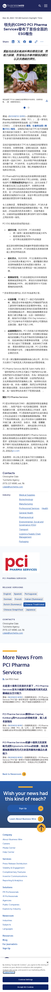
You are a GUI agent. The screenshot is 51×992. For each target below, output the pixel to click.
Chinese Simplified (13, 610)
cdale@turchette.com (13, 486)
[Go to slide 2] (29, 107)
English (7, 594)
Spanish (18, 594)
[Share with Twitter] (19, 42)
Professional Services (29, 508)
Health (45, 508)
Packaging (24, 541)
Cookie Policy (9, 972)
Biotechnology (26, 499)
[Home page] (13, 6)
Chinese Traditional (34, 604)
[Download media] (46, 100)
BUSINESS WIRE (17, 116)
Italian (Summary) (34, 599)
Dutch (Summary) (12, 604)
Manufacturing (26, 504)
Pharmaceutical (26, 517)
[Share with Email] (30, 42)
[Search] (40, 6)
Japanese (30, 610)
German (8, 599)
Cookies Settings (25, 979)
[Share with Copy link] (36, 42)
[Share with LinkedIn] (13, 42)
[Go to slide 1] (25, 107)
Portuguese (31, 594)
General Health (26, 513)
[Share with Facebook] (24, 42)
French (18, 599)
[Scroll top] (41, 827)
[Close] (47, 962)
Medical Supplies (27, 495)
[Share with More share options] (42, 42)
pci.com (15, 450)
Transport (23, 529)
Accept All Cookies (25, 987)
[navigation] (45, 5)
